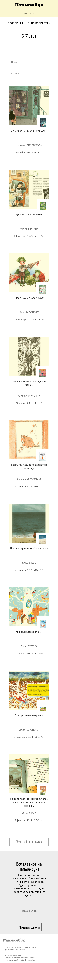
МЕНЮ (28, 13)
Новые (14, 62)
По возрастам (40, 23)
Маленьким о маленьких (29, 298)
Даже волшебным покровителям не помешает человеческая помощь (29, 802)
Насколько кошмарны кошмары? (29, 131)
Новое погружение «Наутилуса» (29, 548)
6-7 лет (15, 73)
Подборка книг (18, 23)
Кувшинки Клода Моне (29, 214)
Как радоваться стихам (29, 632)
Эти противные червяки (29, 715)
